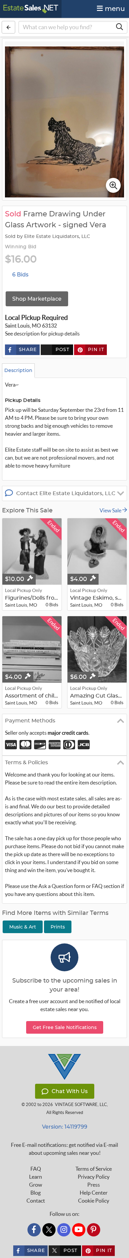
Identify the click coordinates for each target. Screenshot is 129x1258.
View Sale (111, 510)
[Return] (8, 27)
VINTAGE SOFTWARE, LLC (81, 1104)
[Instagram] (63, 1229)
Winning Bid (20, 247)
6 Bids (20, 274)
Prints (58, 927)
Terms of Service (93, 1169)
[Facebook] (34, 1229)
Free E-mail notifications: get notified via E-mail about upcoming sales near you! (64, 1149)
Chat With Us (70, 1091)
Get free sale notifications (65, 1027)
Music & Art (22, 927)
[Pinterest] (93, 1229)
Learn (35, 1177)
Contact (35, 1201)
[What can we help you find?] (119, 27)
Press (93, 1185)
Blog (35, 1193)
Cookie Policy (93, 1201)
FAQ (35, 1169)
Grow (35, 1185)
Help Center (94, 1193)
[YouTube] (78, 1229)
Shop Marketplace (37, 299)
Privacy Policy (93, 1177)
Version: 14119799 (64, 1127)
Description (18, 370)
